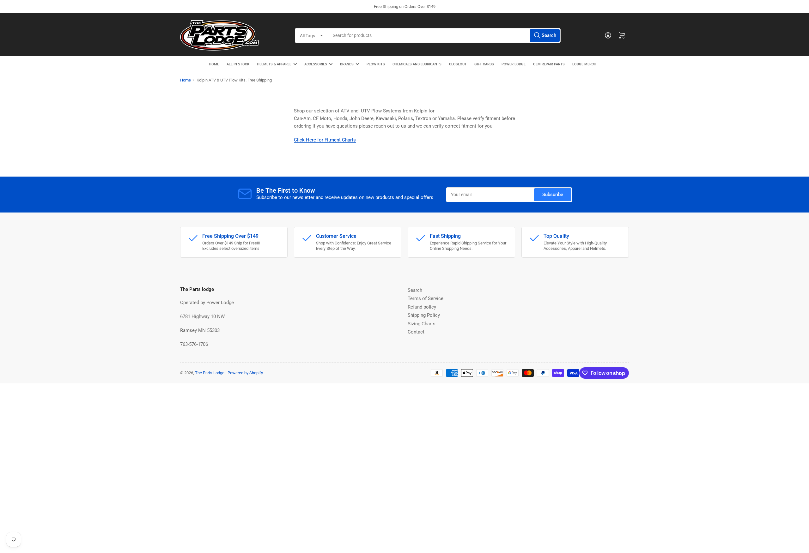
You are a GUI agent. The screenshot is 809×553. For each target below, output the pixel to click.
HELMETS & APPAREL (274, 64)
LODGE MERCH (584, 64)
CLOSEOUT (458, 64)
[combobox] (444, 35)
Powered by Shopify (245, 372)
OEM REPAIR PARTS (549, 64)
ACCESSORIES (315, 64)
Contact (416, 332)
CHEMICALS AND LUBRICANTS (416, 64)
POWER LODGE (514, 64)
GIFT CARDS (484, 64)
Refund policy (422, 307)
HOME (214, 64)
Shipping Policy (424, 315)
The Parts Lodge (209, 372)
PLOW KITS (376, 64)
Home (185, 80)
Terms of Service (425, 298)
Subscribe (552, 194)
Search (415, 290)
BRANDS (347, 64)
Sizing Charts (421, 324)
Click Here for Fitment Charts (325, 140)
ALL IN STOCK (238, 64)
